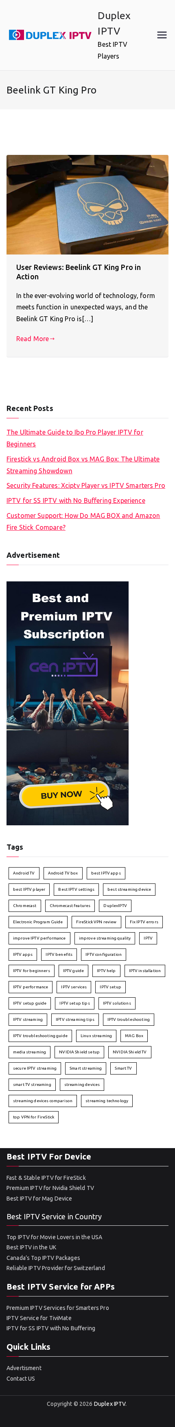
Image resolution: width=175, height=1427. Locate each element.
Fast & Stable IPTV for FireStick (46, 1178)
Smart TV (123, 1068)
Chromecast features (70, 905)
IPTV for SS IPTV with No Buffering (51, 1328)
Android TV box (63, 873)
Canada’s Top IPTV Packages (43, 1258)
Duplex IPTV (110, 1404)
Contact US (21, 1378)
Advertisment (24, 1368)
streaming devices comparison (42, 1101)
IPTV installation (145, 970)
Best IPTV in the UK (31, 1247)
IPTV (148, 938)
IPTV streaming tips (75, 1019)
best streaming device (129, 889)
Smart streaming (86, 1068)
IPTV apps (23, 954)
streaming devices (82, 1084)
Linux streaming (96, 1035)
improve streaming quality (105, 938)
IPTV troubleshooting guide (40, 1035)
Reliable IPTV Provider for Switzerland (56, 1268)
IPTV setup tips (74, 1003)
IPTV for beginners (31, 970)
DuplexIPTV (115, 905)
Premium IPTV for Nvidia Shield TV (50, 1188)
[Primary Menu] (161, 35)
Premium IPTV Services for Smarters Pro (58, 1308)
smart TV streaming (32, 1084)
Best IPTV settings (76, 889)
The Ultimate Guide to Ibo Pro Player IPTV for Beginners (75, 438)
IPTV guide (73, 970)
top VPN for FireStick (33, 1117)
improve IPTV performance (39, 938)
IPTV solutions (117, 1003)
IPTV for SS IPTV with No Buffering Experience (76, 500)
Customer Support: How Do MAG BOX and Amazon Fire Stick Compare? (83, 521)
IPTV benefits (59, 954)
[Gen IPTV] (68, 702)
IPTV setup (110, 987)
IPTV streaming (28, 1019)
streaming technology (106, 1101)
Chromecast (25, 905)
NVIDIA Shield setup (79, 1052)
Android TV (24, 873)
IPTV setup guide (29, 1003)
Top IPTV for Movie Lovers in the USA (54, 1237)
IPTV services (74, 987)
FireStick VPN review (96, 922)
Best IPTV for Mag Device (39, 1198)
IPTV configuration (103, 954)
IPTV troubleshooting (128, 1019)
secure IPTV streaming (35, 1068)
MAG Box (134, 1035)
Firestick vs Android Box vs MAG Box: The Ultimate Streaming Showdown (83, 464)
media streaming (29, 1052)
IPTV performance (30, 987)
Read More (32, 338)
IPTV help (106, 970)
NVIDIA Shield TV (130, 1052)
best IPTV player (29, 889)
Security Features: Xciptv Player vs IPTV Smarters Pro (86, 485)
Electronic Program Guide (38, 922)
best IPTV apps (106, 873)
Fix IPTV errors (144, 922)
